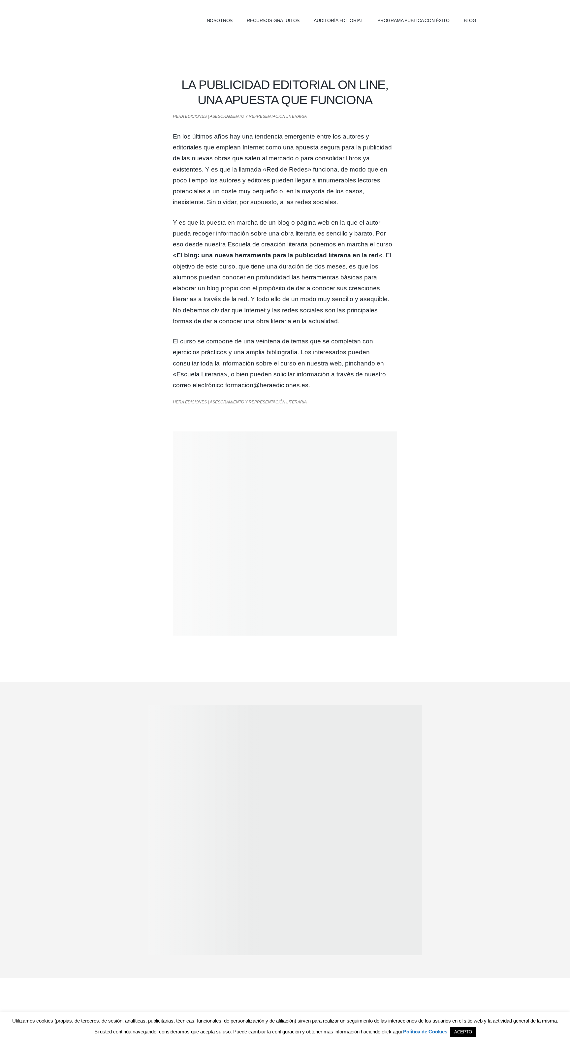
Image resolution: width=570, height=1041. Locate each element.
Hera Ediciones (136, 20)
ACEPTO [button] (463, 1031)
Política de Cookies (425, 1031)
